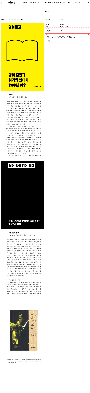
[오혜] (11, 2)
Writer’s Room (56, 2)
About (64, 2)
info (4, 3)
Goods (30, 2)
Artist (68, 2)
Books (25, 2)
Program (48, 2)
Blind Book (36, 2)
